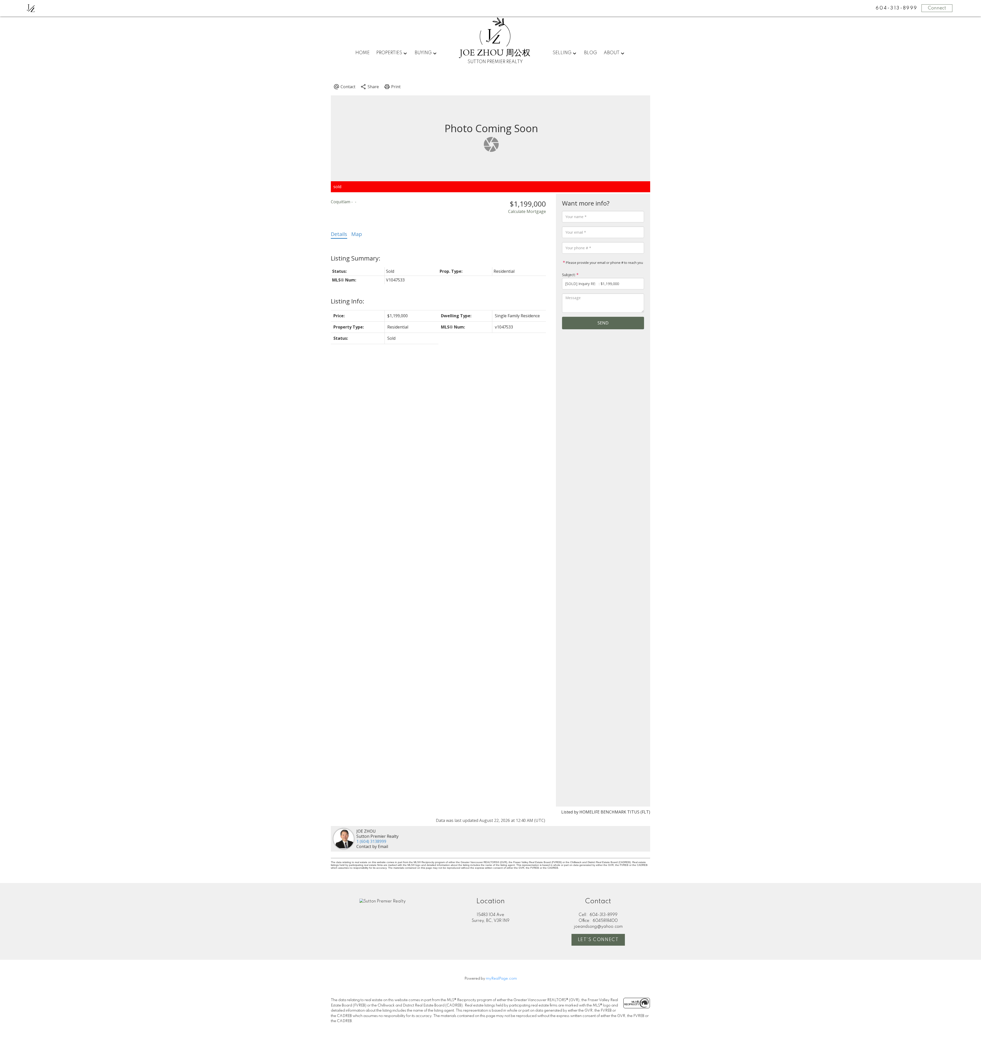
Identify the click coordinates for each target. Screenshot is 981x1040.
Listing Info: (347, 301)
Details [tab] (339, 234)
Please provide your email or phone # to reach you (604, 262)
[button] (598, 940)
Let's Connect (598, 939)
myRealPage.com (501, 978)
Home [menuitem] (362, 53)
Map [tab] (356, 234)
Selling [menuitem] (562, 53)
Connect (937, 8)
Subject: (569, 274)
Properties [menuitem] (389, 53)
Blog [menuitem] (590, 53)
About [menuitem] (612, 53)
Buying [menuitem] (423, 53)
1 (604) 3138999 (371, 841)
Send (603, 323)
